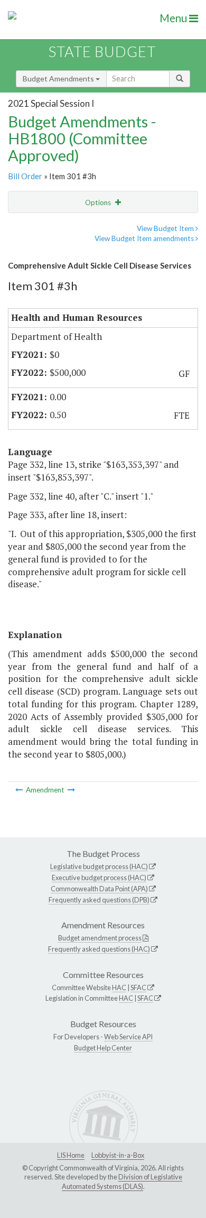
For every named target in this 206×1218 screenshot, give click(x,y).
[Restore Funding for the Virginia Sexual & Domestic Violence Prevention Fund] (19, 790)
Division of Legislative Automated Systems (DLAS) (122, 1182)
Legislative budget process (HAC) (99, 866)
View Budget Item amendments (145, 238)
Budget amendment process (100, 938)
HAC (119, 987)
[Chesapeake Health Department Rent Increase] (71, 790)
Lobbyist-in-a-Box (117, 1155)
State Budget (102, 51)
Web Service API (128, 1036)
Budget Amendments (59, 78)
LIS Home (71, 1155)
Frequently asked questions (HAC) (99, 949)
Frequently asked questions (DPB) (99, 900)
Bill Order (25, 176)
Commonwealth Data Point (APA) (99, 888)
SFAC (138, 987)
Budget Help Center (103, 1048)
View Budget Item (166, 228)
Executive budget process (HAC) (99, 877)
